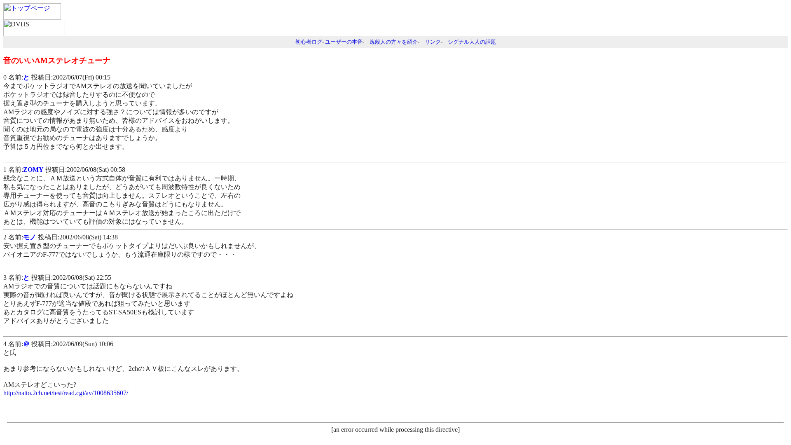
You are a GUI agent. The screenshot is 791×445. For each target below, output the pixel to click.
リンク (433, 42)
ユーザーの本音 (344, 42)
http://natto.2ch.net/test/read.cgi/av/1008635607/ (65, 392)
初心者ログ (308, 42)
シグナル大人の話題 (472, 42)
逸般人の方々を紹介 (394, 42)
